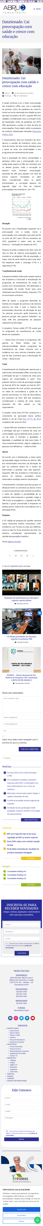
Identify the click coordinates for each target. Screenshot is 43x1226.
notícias (8, 96)
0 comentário (22, 96)
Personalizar (21, 1215)
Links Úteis (14, 1072)
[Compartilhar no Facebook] (16, 556)
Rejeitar (21, 1221)
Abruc (7, 93)
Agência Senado (14, 541)
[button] (37, 1220)
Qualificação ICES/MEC (18, 1053)
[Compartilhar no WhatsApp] (33, 556)
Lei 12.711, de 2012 (32, 419)
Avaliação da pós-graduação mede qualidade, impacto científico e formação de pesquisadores (23, 811)
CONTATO (10, 1078)
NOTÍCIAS (10, 1074)
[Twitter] (21, 1018)
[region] (21, 1206)
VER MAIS (31, 858)
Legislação (13, 1069)
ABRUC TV (13, 1065)
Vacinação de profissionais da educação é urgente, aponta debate (21, 599)
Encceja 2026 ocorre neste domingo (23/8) (21, 774)
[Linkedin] (27, 1018)
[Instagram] (16, 1018)
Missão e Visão (15, 1035)
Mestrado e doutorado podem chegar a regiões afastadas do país (23, 795)
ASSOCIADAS (12, 1044)
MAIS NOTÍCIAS (30, 820)
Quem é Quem (15, 1033)
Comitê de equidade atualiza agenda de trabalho (23, 802)
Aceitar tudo (21, 1209)
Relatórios (13, 1067)
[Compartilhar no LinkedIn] (27, 556)
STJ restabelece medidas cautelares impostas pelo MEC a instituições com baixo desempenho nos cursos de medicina (22, 784)
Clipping (13, 1060)
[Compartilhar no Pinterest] (21, 556)
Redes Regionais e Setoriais (19, 1051)
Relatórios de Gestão (17, 1042)
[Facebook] (10, 1018)
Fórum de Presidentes (17, 1040)
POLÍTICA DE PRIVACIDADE (17, 1081)
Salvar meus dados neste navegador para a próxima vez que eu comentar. (20, 741)
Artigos (12, 1063)
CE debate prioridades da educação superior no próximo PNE (21, 637)
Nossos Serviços (15, 1049)
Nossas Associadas (16, 1047)
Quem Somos (14, 1031)
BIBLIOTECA (11, 1058)
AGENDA (10, 1076)
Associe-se (13, 1056)
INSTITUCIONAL (13, 1028)
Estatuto (13, 1037)
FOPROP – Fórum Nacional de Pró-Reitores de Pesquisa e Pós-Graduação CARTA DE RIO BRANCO (21, 677)
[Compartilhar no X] (10, 556)
